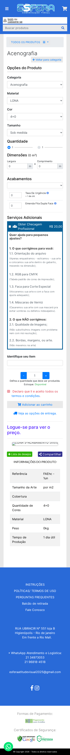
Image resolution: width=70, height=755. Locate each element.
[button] (47, 192)
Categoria (14, 77)
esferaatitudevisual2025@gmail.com (35, 672)
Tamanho (14, 125)
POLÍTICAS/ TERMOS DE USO (35, 591)
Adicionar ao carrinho (36, 404)
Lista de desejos (20, 454)
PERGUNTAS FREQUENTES (35, 597)
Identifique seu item (21, 356)
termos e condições (26, 396)
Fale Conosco (35, 610)
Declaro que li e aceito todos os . (35, 393)
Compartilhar (51, 454)
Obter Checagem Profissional (30, 226)
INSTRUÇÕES (35, 584)
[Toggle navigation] (7, 9)
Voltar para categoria (48, 59)
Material (13, 93)
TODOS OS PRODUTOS (26, 42)
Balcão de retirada (35, 603)
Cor (9, 109)
